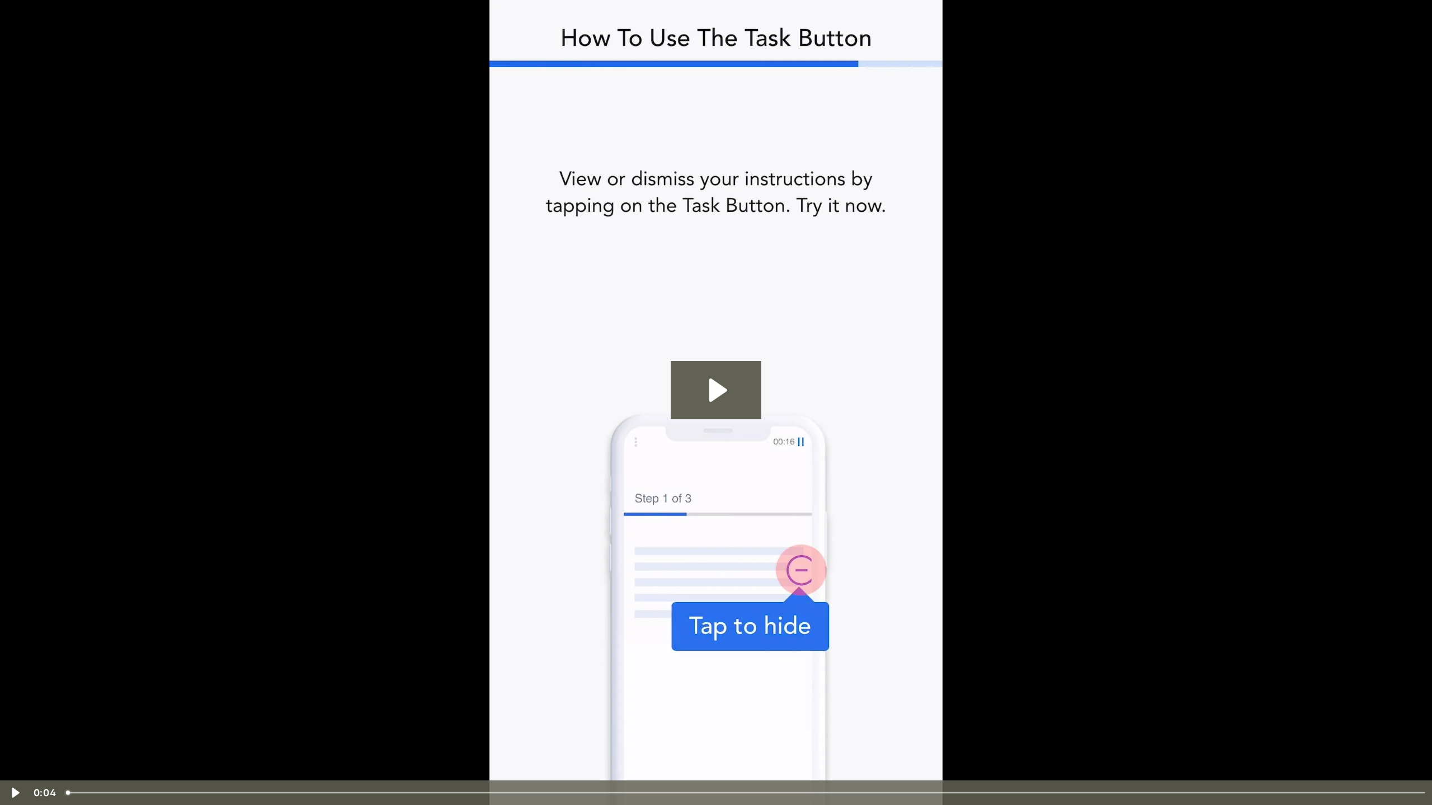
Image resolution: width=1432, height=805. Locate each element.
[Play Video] (14, 792)
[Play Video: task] (716, 390)
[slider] (746, 792)
